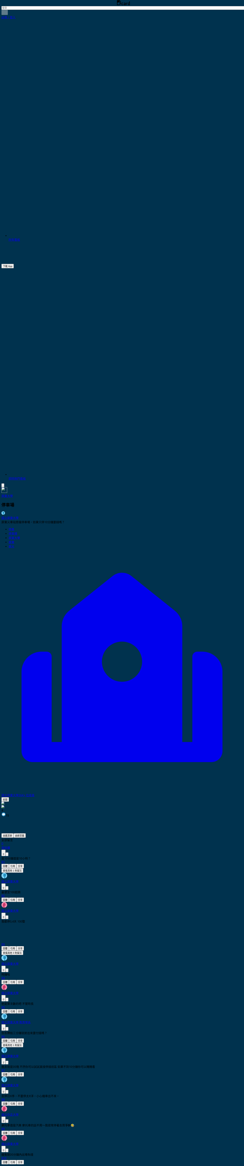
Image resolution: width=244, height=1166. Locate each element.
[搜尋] (4, 12)
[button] (8, 17)
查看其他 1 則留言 (12, 870)
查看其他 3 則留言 (12, 953)
